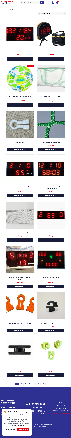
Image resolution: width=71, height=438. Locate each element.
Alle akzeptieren (23, 429)
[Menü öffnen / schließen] (67, 2)
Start (7, 9)
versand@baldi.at (35, 407)
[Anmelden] (53, 2)
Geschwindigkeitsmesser (51, 52)
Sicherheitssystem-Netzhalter (20, 323)
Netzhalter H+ (20, 368)
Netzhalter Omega (20, 142)
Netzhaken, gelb (51, 368)
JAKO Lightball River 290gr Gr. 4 (20, 96)
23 (43, 384)
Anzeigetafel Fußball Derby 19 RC (20, 187)
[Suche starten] (42, 2)
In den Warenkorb (20, 59)
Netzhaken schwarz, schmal (51, 323)
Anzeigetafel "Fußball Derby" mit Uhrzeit (20, 278)
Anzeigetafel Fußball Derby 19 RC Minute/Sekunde (51, 187)
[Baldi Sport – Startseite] (7, 2)
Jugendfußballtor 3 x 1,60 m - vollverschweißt (51, 97)
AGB (60, 403)
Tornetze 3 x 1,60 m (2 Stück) (51, 142)
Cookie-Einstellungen (60, 411)
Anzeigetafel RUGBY (20, 52)
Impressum (60, 405)
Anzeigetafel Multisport (51, 277)
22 (38, 384)
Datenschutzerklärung (17, 425)
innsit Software (39, 427)
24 (48, 384)
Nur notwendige (10, 429)
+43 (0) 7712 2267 (35, 404)
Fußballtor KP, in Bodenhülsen (20, 233)
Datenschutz (60, 408)
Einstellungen (8, 433)
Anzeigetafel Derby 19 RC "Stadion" (51, 233)
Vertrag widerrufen (60, 414)
